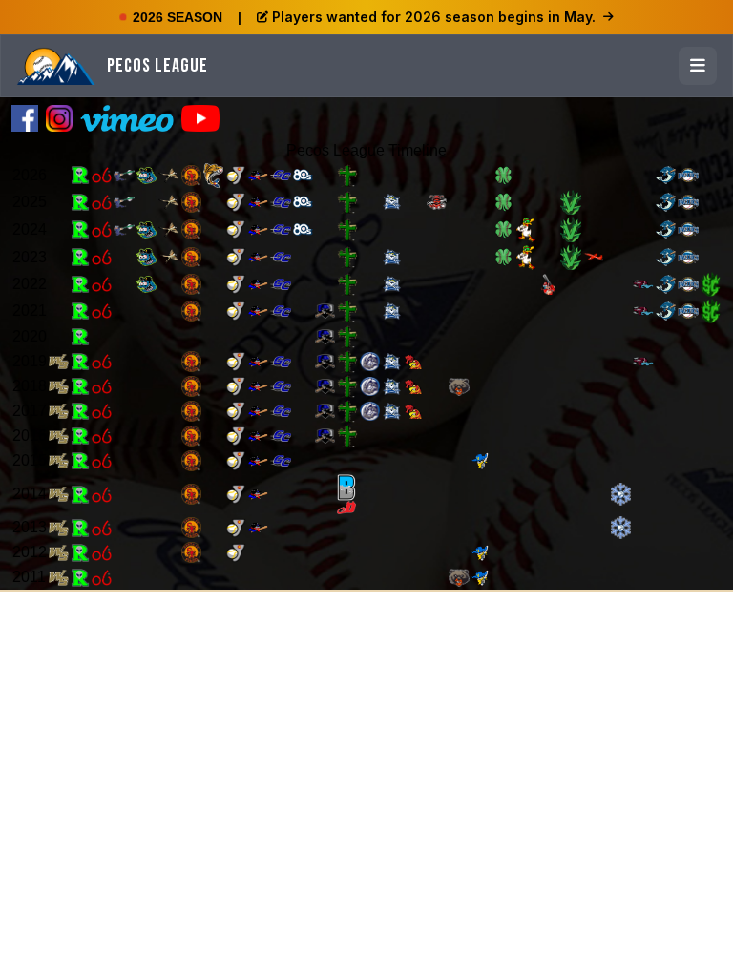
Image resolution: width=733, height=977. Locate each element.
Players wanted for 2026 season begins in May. (434, 17)
